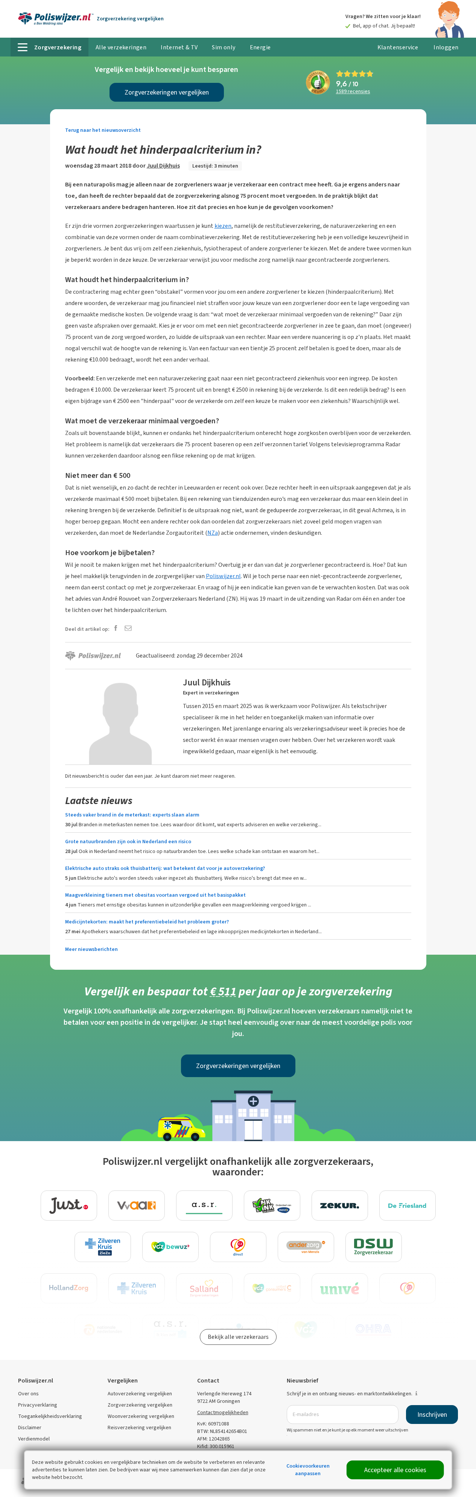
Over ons (28, 1393)
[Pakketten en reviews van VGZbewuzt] (170, 1247)
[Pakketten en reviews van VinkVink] (272, 1205)
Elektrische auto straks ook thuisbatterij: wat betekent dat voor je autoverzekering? (165, 868)
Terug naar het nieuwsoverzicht (103, 130)
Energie (260, 47)
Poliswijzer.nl (223, 576)
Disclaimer (29, 1427)
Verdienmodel (34, 1438)
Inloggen (445, 47)
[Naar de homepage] (56, 19)
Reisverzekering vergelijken (139, 1427)
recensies (353, 91)
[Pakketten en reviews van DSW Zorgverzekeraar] (373, 1247)
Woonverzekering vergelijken (141, 1416)
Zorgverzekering (130, 18)
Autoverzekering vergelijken (140, 1393)
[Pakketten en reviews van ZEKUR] (340, 1205)
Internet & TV (179, 47)
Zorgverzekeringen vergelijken (167, 92)
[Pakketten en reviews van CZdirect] (238, 1247)
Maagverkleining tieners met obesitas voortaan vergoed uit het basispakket (155, 895)
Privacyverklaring (37, 1404)
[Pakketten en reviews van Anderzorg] (306, 1247)
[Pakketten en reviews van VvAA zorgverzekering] (136, 1205)
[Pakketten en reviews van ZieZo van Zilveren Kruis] (103, 1247)
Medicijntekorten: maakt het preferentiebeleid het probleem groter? (147, 921)
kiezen (222, 226)
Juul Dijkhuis (163, 165)
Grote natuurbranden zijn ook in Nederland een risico (128, 841)
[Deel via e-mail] (128, 629)
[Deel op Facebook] (115, 629)
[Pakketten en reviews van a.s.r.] (204, 1205)
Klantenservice (397, 47)
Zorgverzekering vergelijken (140, 1404)
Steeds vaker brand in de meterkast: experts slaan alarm (132, 814)
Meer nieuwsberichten (91, 949)
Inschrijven (432, 1414)
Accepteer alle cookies (395, 1469)
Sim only (223, 47)
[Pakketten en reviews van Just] (69, 1205)
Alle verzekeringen (121, 47)
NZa (212, 533)
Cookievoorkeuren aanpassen (308, 1469)
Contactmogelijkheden (222, 1412)
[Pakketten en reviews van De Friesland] (407, 1205)
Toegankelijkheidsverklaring (50, 1416)
